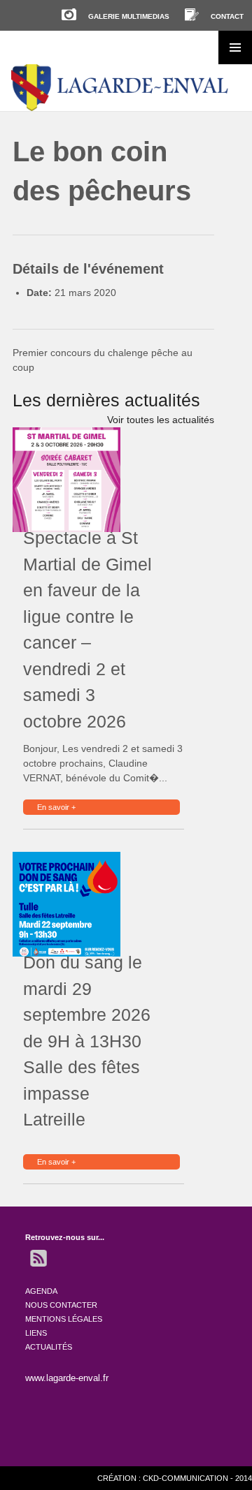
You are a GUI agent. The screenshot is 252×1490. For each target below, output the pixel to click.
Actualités (48, 1347)
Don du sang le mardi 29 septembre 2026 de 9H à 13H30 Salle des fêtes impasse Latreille (86, 1040)
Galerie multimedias (128, 16)
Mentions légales (63, 1319)
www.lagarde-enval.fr (66, 1378)
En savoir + (56, 807)
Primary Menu (235, 47)
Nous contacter (61, 1305)
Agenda (41, 1291)
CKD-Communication (185, 1478)
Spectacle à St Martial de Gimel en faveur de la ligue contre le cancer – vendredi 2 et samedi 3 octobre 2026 (87, 629)
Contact (227, 16)
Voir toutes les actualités (160, 419)
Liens (36, 1333)
